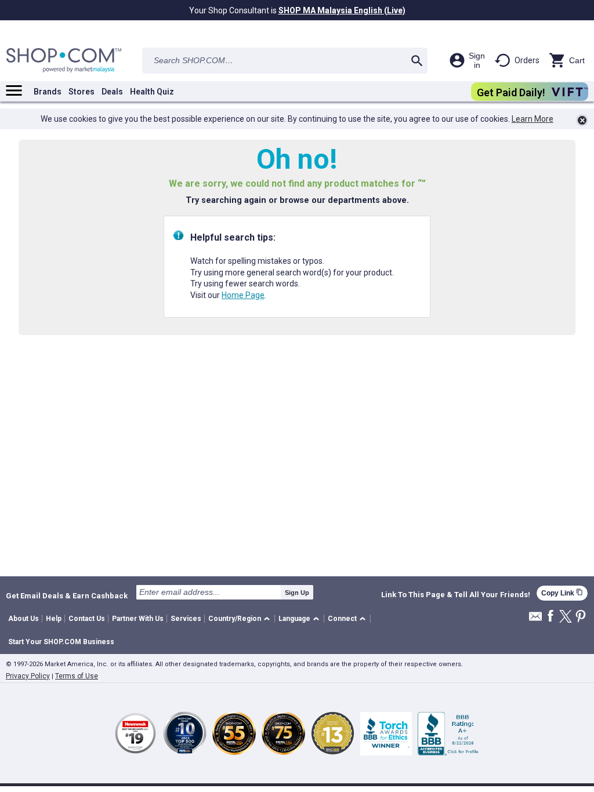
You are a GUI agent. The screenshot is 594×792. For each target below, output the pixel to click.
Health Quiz (152, 91)
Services (186, 619)
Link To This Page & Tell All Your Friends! (455, 595)
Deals (112, 91)
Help (53, 619)
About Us (23, 619)
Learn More (532, 118)
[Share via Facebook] (550, 616)
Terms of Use (76, 676)
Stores (81, 91)
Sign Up (297, 592)
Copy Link (562, 592)
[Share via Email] (535, 619)
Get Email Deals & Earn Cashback (67, 595)
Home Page (243, 295)
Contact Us (86, 619)
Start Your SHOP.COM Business (61, 642)
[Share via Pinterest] (580, 617)
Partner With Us (138, 619)
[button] (241, 619)
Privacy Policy (28, 676)
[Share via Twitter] (565, 617)
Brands (47, 91)
